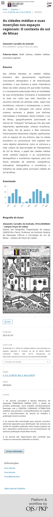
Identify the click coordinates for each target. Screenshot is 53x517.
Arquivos (14, 9)
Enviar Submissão (14, 451)
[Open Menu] (3, 3)
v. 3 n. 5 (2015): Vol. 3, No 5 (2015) (17, 12)
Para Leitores (9, 468)
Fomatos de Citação (13, 362)
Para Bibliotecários (12, 476)
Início (5, 9)
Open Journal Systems (14, 488)
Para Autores (9, 472)
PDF (9, 322)
